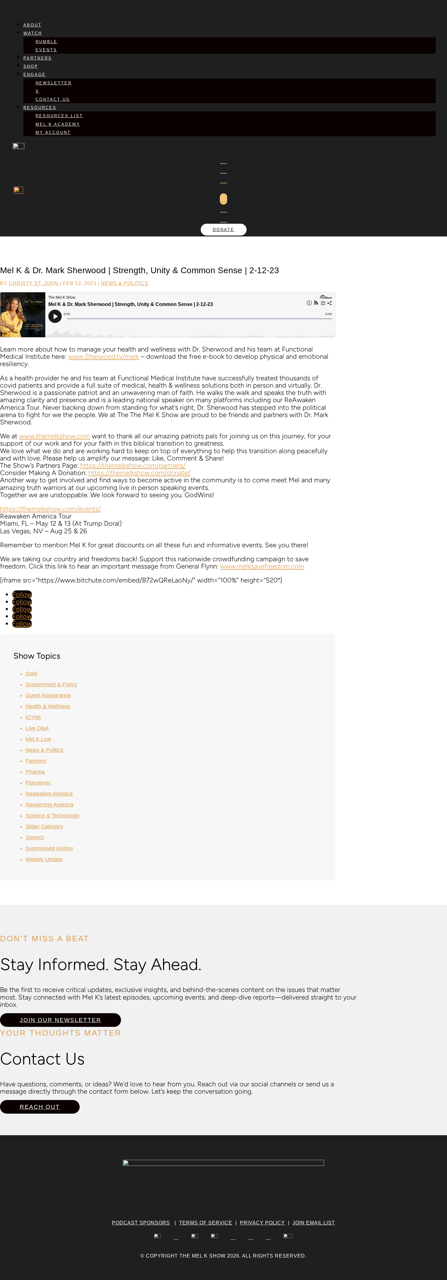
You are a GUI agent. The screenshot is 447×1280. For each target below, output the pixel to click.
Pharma (35, 772)
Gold (31, 674)
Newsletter (54, 83)
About (32, 25)
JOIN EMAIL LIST (314, 1222)
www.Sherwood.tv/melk (103, 356)
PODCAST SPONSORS (141, 1222)
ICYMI (33, 717)
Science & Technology (52, 816)
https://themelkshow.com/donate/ (139, 473)
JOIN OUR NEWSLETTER (60, 1020)
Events (46, 50)
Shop (30, 66)
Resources (40, 107)
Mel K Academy (58, 124)
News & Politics (124, 283)
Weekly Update (44, 859)
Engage (34, 74)
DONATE (223, 229)
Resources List (59, 116)
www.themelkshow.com (54, 436)
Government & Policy (51, 684)
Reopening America (49, 805)
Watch (32, 33)
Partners (37, 58)
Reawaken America (49, 794)
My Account (53, 132)
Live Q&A (37, 728)
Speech (35, 837)
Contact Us (53, 99)
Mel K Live (38, 739)
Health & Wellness (48, 706)
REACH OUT (40, 1107)
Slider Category (44, 826)
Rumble (46, 41)
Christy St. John (33, 283)
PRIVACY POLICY (262, 1222)
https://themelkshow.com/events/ (50, 509)
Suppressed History (49, 848)
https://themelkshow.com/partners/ (132, 465)
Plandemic (38, 783)
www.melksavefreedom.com (262, 566)
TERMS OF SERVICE (205, 1222)
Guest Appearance (48, 695)
